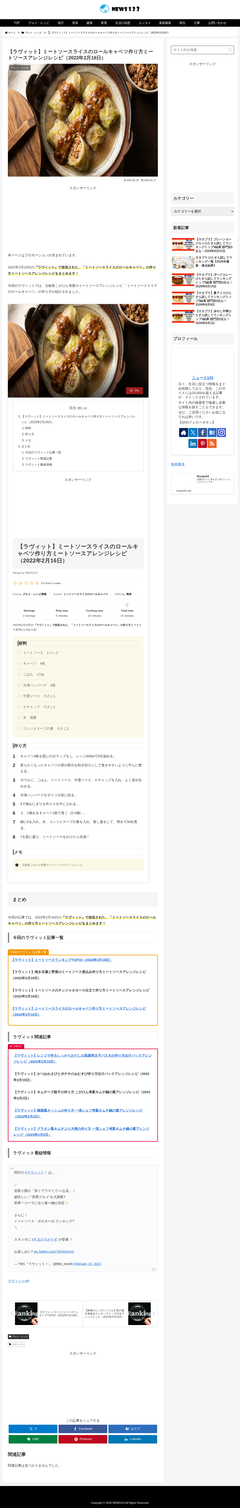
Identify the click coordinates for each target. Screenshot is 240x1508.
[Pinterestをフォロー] (202, 443)
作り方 (29, 434)
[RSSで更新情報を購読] (212, 443)
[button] (230, 50)
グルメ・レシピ (20, 1336)
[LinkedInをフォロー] (192, 443)
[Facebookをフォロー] (202, 432)
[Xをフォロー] (192, 432)
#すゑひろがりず (44, 1239)
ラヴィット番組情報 (38, 464)
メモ (28, 440)
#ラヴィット (34, 1172)
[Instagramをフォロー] (221, 432)
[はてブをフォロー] (212, 432)
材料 (28, 428)
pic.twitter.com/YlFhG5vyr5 (54, 1252)
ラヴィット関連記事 (38, 458)
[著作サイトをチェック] (183, 432)
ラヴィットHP (18, 1281)
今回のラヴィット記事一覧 (43, 452)
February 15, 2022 (87, 1264)
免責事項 (177, 464)
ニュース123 (202, 378)
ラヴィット (17, 1344)
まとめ (25, 446)
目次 (72, 408)
